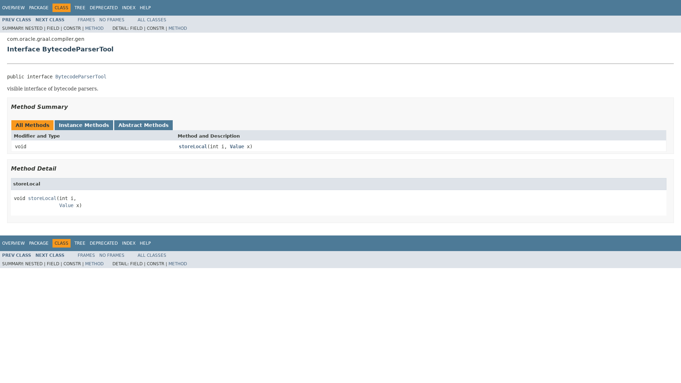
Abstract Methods (143, 125)
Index (128, 7)
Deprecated (104, 7)
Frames (86, 19)
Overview (13, 7)
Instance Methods (84, 125)
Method (94, 28)
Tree (79, 7)
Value (237, 146)
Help (145, 7)
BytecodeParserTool (80, 76)
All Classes (152, 19)
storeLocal (193, 146)
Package (39, 7)
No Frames (111, 19)
